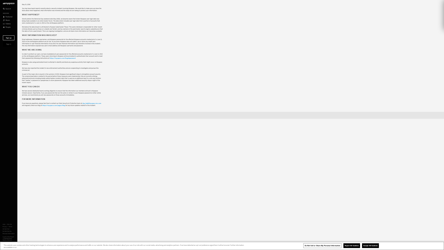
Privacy (5, 226)
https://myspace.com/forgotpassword (63, 58)
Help (4, 224)
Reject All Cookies (352, 246)
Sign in (8, 44)
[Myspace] (8, 3)
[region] (222, 246)
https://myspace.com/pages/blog (53, 105)
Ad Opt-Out (6, 229)
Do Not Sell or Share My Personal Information (322, 246)
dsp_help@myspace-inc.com (92, 103)
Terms (10, 226)
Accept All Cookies (370, 246)
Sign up (9, 38)
